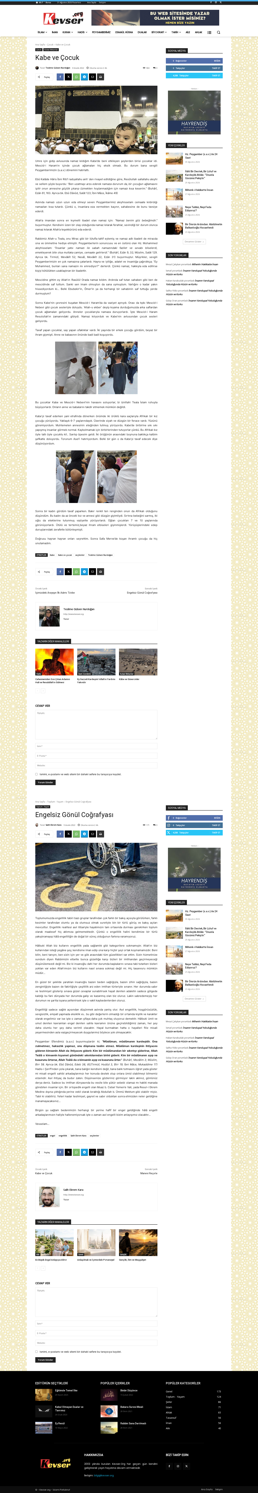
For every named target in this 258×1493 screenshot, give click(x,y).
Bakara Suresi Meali (131, 1407)
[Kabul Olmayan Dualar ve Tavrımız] (43, 1411)
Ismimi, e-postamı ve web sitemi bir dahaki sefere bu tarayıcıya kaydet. (80, 774)
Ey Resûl (60, 1423)
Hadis (38, 674)
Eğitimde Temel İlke (66, 1390)
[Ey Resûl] (43, 1428)
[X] (221, 3)
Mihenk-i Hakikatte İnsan (199, 190)
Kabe (52, 555)
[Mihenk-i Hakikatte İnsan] (174, 194)
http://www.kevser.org (73, 614)
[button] (218, 32)
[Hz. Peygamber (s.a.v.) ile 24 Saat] (174, 159)
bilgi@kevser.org (104, 1475)
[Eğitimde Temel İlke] (43, 1395)
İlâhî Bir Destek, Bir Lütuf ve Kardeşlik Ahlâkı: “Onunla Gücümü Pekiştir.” (200, 175)
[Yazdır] (100, 76)
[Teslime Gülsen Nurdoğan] (37, 68)
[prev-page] (37, 691)
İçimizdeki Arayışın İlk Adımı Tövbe (55, 592)
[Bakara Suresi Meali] (109, 1411)
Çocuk (50, 44)
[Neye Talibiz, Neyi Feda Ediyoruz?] (174, 211)
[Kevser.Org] (63, 18)
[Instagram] (216, 3)
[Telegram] (84, 76)
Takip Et (216, 68)
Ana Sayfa (40, 44)
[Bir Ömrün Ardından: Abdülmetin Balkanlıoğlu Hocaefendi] (174, 229)
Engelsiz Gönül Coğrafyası (142, 592)
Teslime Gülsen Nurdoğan (58, 67)
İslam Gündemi (84, 674)
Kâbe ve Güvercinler (129, 679)
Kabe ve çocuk (65, 555)
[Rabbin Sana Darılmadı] (109, 1428)
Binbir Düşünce (128, 1390)
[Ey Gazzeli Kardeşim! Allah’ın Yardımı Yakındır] (96, 662)
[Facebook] (211, 3)
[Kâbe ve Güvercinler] (138, 662)
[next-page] (43, 691)
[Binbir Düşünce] (109, 1395)
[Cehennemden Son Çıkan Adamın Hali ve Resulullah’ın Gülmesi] (54, 662)
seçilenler (80, 555)
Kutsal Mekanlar (51, 49)
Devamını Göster (193, 241)
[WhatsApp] (76, 76)
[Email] (92, 76)
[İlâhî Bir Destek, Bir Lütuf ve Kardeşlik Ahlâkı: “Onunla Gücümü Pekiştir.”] (174, 176)
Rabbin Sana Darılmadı (133, 1423)
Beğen (217, 60)
